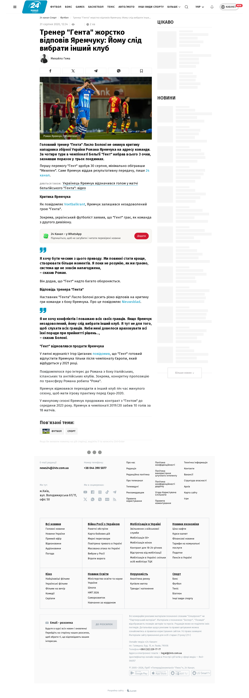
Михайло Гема (60, 58)
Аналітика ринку (140, 578)
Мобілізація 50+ (139, 537)
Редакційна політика (137, 474)
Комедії (50, 593)
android (139, 673)
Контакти (189, 468)
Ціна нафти (179, 528)
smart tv (179, 673)
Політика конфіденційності (165, 463)
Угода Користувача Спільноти (165, 493)
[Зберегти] (141, 71)
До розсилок (104, 624)
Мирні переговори (99, 538)
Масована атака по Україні (104, 548)
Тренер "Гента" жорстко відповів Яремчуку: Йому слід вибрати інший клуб (112, 18)
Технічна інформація (195, 462)
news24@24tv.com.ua (54, 468)
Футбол (55, 6)
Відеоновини (53, 543)
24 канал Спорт (48, 18)
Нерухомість (139, 574)
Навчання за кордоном (102, 602)
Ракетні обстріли (98, 528)
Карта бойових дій (99, 533)
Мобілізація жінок (141, 542)
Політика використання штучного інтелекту (166, 473)
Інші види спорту (151, 6)
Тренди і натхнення (141, 588)
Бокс (68, 6)
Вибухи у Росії (96, 553)
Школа (92, 587)
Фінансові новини (183, 538)
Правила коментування (163, 502)
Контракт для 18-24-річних (146, 547)
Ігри (186, 499)
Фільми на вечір (55, 588)
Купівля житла (138, 583)
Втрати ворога (96, 558)
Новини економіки (185, 524)
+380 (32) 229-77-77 (150, 649)
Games (80, 6)
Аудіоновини (53, 548)
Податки (177, 552)
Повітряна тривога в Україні (105, 543)
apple (159, 673)
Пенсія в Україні (182, 557)
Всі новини (53, 524)
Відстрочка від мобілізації (146, 552)
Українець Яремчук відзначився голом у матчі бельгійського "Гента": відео (89, 185)
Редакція (131, 468)
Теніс (111, 6)
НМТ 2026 (93, 592)
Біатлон (177, 593)
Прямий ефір (53, 538)
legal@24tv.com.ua (171, 653)
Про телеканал (134, 480)
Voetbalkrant (74, 204)
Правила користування (134, 500)
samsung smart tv (201, 673)
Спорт (176, 574)
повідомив (101, 354)
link (85, 492)
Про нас (130, 462)
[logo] (35, 7)
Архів (187, 487)
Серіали (50, 598)
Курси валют (180, 533)
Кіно (49, 574)
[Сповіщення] (212, 6)
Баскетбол (96, 6)
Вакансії (188, 474)
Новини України (55, 533)
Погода (50, 553)
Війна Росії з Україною (104, 524)
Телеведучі (132, 487)
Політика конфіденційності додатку (165, 484)
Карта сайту (190, 493)
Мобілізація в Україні (145, 524)
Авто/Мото (126, 6)
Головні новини (55, 528)
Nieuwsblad (131, 302)
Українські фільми (56, 583)
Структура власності (195, 480)
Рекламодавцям (135, 493)
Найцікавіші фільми (58, 578)
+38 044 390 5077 (95, 468)
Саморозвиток (96, 597)
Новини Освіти (98, 574)
